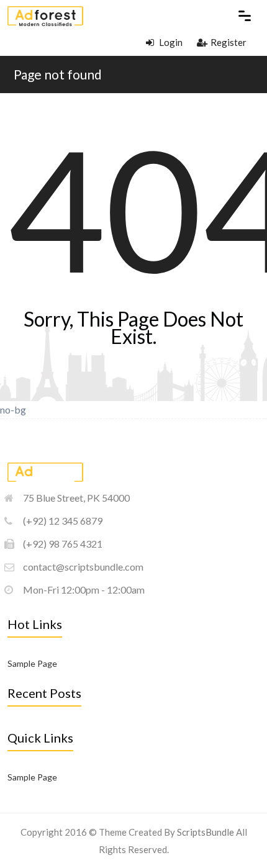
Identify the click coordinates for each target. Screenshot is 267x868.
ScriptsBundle (205, 832)
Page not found (58, 74)
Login (170, 42)
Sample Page (32, 663)
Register (228, 42)
